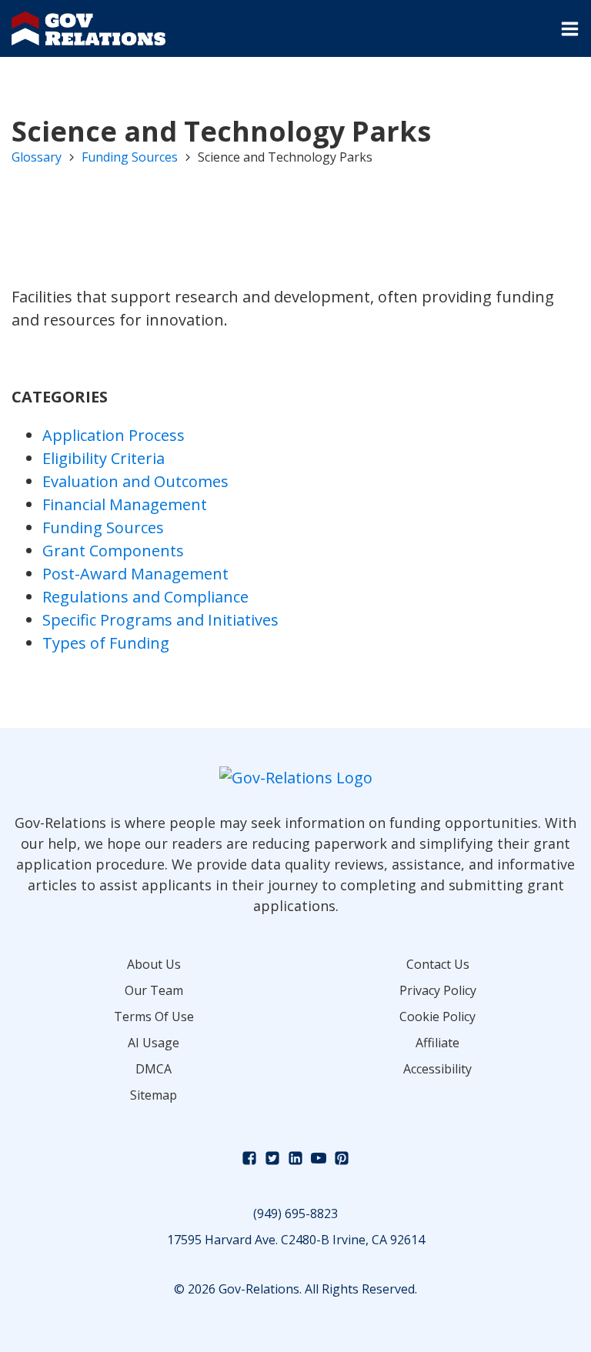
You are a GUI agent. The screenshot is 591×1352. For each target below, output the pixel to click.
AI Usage (153, 1042)
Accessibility (437, 1068)
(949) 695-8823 (295, 1213)
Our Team (154, 990)
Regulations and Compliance (145, 596)
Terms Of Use (154, 1016)
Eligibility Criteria (103, 458)
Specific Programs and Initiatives (160, 619)
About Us (154, 964)
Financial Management (124, 504)
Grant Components (113, 550)
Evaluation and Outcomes (135, 481)
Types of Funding (105, 643)
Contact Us (437, 964)
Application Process (113, 435)
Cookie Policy (437, 1016)
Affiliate (437, 1042)
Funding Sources (130, 157)
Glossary (37, 157)
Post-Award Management (135, 573)
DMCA (153, 1068)
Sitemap (153, 1095)
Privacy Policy (437, 990)
